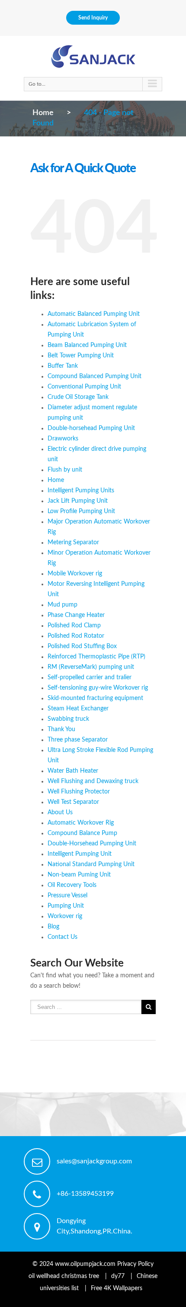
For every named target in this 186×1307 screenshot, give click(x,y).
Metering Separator (73, 542)
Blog (53, 927)
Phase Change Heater (76, 615)
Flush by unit (65, 470)
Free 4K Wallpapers (116, 1288)
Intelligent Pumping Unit (80, 854)
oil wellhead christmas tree (64, 1276)
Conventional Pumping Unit (84, 387)
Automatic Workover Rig (81, 823)
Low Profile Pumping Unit (81, 511)
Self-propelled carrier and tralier (89, 677)
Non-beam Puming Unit (79, 875)
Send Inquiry (93, 17)
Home (43, 113)
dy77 (118, 1276)
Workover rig (65, 916)
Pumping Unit (66, 906)
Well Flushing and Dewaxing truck (93, 781)
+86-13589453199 (85, 1193)
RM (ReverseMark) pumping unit (91, 667)
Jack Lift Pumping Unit (78, 501)
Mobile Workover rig (75, 574)
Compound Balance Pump (82, 833)
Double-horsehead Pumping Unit (91, 428)
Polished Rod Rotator (76, 636)
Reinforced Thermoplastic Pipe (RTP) (96, 657)
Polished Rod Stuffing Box (82, 646)
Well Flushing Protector (79, 792)
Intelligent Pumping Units (81, 491)
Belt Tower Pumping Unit (81, 356)
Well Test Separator (73, 802)
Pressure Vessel (67, 896)
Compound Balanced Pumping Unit (94, 376)
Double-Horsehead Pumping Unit (92, 844)
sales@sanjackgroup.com (94, 1161)
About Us (60, 812)
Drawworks (63, 439)
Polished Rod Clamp (74, 626)
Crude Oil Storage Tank (78, 397)
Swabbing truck (68, 719)
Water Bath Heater (73, 771)
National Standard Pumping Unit (91, 864)
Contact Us (62, 937)
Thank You (61, 729)
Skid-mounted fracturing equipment (95, 698)
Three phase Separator (78, 740)
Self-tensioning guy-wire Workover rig (98, 688)
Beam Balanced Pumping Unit (87, 345)
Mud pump (62, 605)
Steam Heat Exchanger (78, 709)
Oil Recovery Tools (72, 885)
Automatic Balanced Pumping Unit (94, 314)
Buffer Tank (63, 366)
